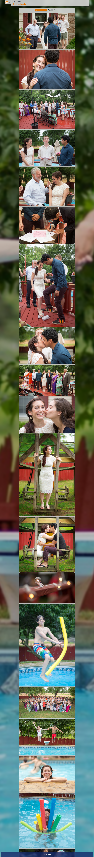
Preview (57, 10)
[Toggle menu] (8, 2)
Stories (18, 1)
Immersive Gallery (42, 10)
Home (14, 1)
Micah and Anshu (19, 4)
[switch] (51, 10)
